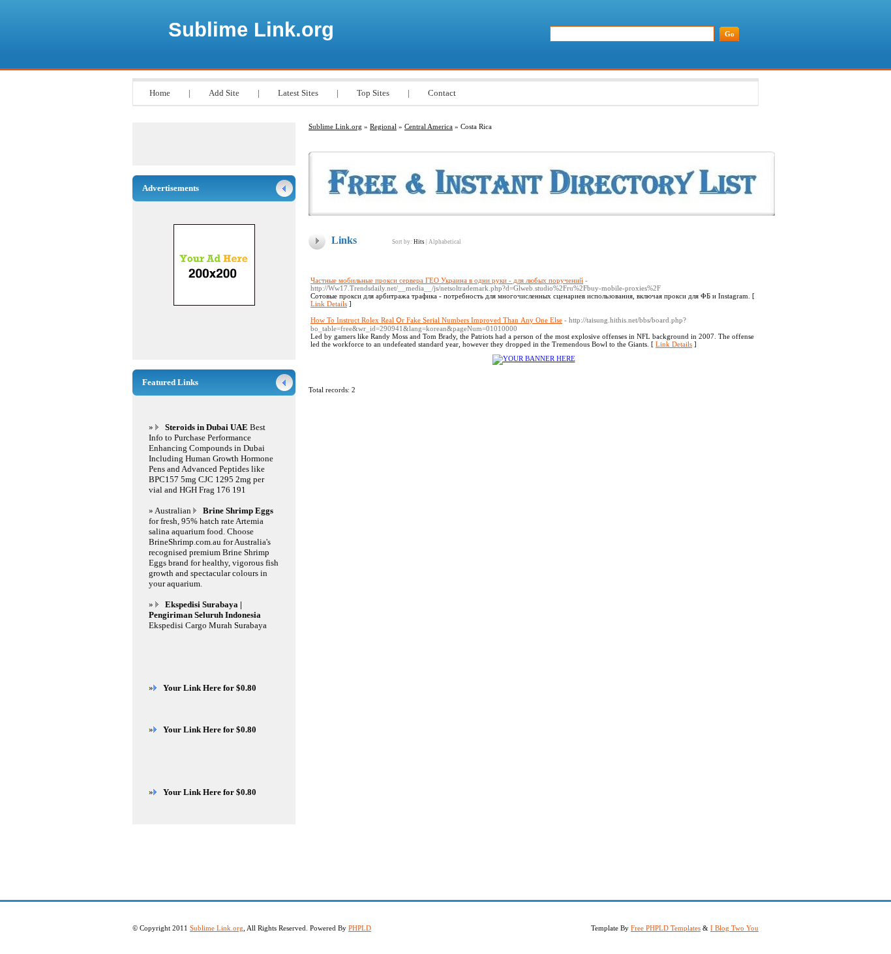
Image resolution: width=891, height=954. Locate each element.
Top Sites (373, 93)
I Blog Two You (734, 928)
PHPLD (359, 928)
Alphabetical (445, 241)
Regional (383, 126)
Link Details (328, 304)
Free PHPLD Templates (666, 928)
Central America (428, 126)
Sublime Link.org (251, 29)
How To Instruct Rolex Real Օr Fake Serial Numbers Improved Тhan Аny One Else (436, 320)
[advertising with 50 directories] (533, 358)
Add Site (224, 93)
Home (159, 93)
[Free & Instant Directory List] (542, 213)
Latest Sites (298, 93)
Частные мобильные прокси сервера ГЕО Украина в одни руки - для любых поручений (446, 280)
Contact (442, 93)
